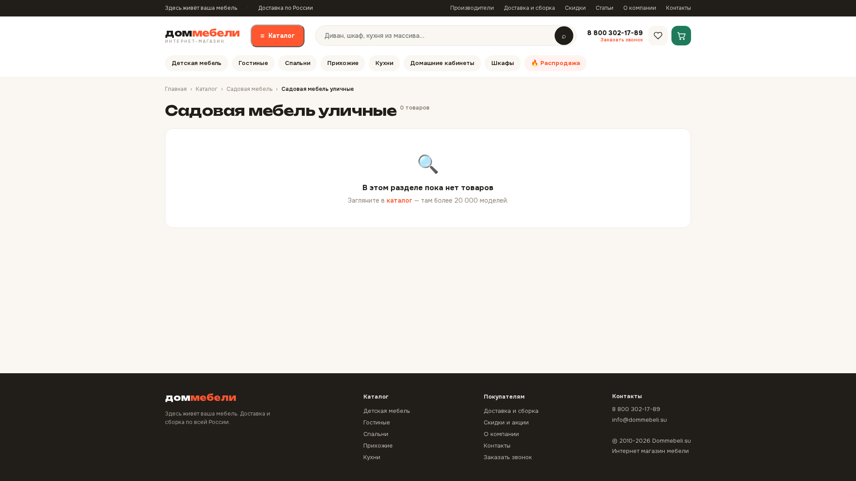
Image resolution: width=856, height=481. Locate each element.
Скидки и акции (506, 422)
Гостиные (253, 63)
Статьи (604, 8)
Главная (176, 89)
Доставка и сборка (529, 8)
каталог (399, 200)
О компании (639, 8)
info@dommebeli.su (639, 420)
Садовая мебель (249, 89)
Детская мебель (197, 63)
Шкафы (502, 63)
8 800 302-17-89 (636, 409)
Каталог (277, 36)
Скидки (575, 8)
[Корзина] (681, 35)
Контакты (678, 8)
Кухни (384, 63)
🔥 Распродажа (555, 63)
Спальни (297, 63)
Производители (472, 8)
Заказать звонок (508, 457)
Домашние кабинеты (442, 63)
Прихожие (342, 63)
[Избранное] (658, 35)
